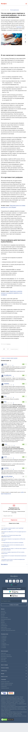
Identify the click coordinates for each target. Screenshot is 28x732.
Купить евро (3, 659)
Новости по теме (14, 523)
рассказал (19, 27)
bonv (5, 396)
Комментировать (14, 349)
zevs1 (5, 364)
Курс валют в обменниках (6, 654)
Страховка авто (4, 686)
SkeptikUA (6, 383)
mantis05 (6, 468)
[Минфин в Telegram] (10, 581)
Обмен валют (3, 653)
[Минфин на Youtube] (21, 581)
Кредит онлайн (4, 627)
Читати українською (14, 9)
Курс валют (3, 611)
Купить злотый (3, 661)
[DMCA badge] (14, 719)
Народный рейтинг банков (6, 628)
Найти (24, 601)
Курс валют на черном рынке (6, 656)
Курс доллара (3, 612)
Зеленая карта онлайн (5, 681)
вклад (14, 94)
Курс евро (3, 614)
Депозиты (3, 622)
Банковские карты (4, 617)
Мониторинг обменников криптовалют (8, 630)
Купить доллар (3, 658)
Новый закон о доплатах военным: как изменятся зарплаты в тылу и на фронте (11, 293)
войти (22, 492)
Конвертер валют (4, 625)
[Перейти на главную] (4, 4)
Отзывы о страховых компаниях (7, 683)
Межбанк (2, 620)
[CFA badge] (18, 693)
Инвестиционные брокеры (6, 619)
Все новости (4, 564)
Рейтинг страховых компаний (6, 684)
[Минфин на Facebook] (6, 581)
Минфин (8, 344)
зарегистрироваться (6, 493)
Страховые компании (5, 688)
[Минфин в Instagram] (17, 581)
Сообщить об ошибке (14, 604)
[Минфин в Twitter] (14, 581)
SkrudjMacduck (7, 375)
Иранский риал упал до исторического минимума (13, 542)
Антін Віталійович (8, 476)
